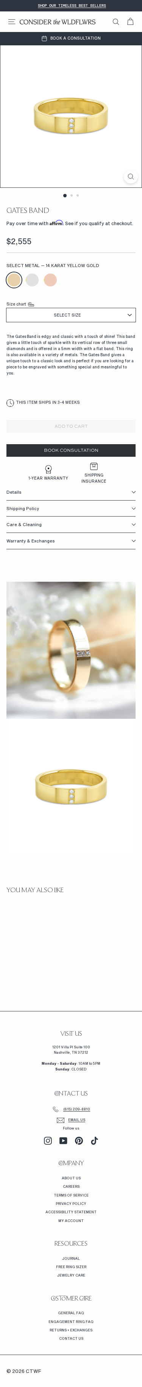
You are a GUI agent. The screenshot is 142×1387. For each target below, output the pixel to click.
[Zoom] (131, 177)
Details (14, 492)
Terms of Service (71, 1195)
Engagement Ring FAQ (71, 1322)
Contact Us (71, 1338)
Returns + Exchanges (71, 1330)
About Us (71, 1178)
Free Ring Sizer (71, 1267)
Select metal (52, 265)
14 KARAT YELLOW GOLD (14, 280)
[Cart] (130, 21)
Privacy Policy (71, 1203)
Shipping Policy (22, 508)
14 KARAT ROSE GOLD (50, 280)
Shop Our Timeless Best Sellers (72, 5)
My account (71, 1221)
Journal (71, 1258)
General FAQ (71, 1313)
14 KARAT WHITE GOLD (32, 280)
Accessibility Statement (71, 1212)
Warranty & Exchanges (30, 540)
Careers (71, 1186)
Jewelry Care (71, 1275)
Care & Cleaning (24, 524)
